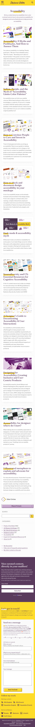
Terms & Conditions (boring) (15, 725)
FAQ (25, 725)
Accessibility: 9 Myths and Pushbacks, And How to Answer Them (17, 44)
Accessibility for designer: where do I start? (17, 424)
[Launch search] (31, 515)
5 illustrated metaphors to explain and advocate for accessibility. (17, 471)
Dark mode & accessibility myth (17, 234)
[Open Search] (32, 3)
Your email (4, 583)
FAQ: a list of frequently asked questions (16, 548)
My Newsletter (8, 546)
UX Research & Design (10, 528)
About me (7, 539)
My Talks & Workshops (10, 530)
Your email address (9, 661)
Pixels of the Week (9, 526)
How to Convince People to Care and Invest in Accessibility (16, 137)
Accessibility (7, 534)
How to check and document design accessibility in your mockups (13, 186)
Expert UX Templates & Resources (14, 537)
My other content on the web (12, 550)
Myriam (13, 722)
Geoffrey (27, 720)
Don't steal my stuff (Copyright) (23, 723)
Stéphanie (18, 720)
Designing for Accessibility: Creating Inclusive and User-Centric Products (15, 376)
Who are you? (7, 644)
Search (4, 512)
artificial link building (21, 630)
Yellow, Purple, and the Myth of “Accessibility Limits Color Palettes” (15, 91)
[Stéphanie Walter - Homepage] (17, 2)
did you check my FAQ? (15, 627)
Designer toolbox (9, 532)
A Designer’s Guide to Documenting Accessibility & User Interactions (14, 319)
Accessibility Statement (9, 723)
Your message (7, 669)
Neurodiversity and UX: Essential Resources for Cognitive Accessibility (15, 277)
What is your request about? (11, 652)
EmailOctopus (20, 595)
